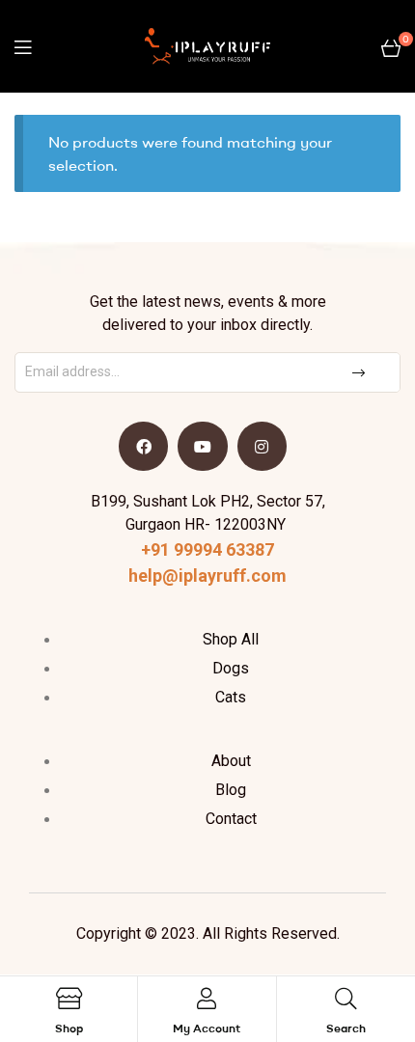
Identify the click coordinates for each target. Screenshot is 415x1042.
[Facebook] (143, 446)
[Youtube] (202, 446)
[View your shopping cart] (391, 46)
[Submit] (361, 372)
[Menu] (22, 47)
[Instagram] (262, 446)
